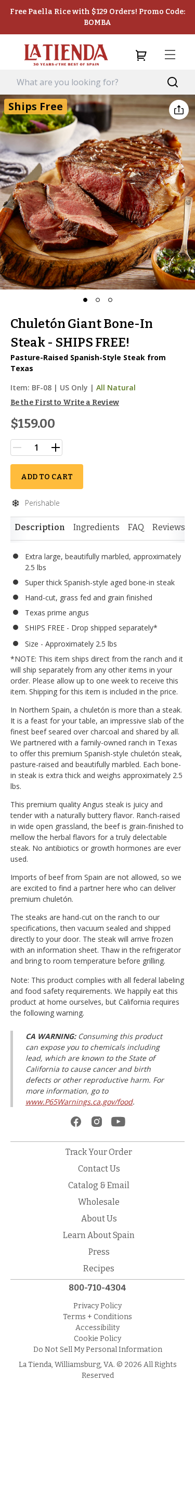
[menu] (170, 55)
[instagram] (96, 1121)
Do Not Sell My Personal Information (97, 1349)
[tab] (39, 527)
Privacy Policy (97, 1305)
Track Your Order (99, 1152)
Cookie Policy (97, 1338)
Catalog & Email (98, 1185)
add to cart (47, 476)
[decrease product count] (17, 447)
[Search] (172, 82)
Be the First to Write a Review (64, 402)
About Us (99, 1219)
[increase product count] (55, 447)
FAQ (136, 527)
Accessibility (97, 1327)
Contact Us (99, 1169)
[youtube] (118, 1121)
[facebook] (76, 1121)
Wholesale (99, 1202)
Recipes (98, 1268)
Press (99, 1252)
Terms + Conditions (97, 1316)
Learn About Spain (99, 1235)
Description (40, 527)
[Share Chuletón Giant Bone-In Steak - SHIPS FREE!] (179, 110)
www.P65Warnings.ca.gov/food (79, 1102)
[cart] (140, 55)
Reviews (168, 527)
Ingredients (96, 527)
